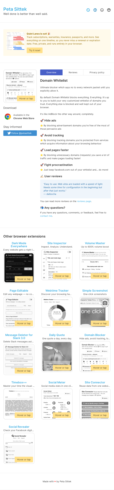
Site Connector (95, 382)
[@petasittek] (88, 10)
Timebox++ (19, 382)
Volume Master (95, 243)
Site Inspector (56, 243)
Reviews (73, 72)
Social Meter (57, 382)
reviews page (84, 201)
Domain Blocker (95, 335)
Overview (51, 72)
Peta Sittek (15, 9)
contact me (46, 215)
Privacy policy (97, 72)
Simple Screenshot (95, 290)
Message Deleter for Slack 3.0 (19, 336)
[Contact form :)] (108, 10)
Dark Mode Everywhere (19, 244)
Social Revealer (19, 426)
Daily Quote (57, 335)
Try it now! (34, 50)
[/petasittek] (102, 10)
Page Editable (19, 290)
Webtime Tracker (57, 290)
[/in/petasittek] (95, 10)
